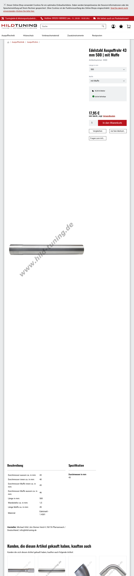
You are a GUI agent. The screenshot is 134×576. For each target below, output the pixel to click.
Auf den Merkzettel (118, 131)
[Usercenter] (113, 26)
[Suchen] (103, 26)
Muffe (91, 77)
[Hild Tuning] (19, 26)
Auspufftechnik (8, 35)
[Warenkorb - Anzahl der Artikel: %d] (128, 26)
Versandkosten (109, 116)
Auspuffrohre (32, 42)
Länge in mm (93, 65)
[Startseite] (8, 42)
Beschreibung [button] (15, 465)
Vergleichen (97, 131)
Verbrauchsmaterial (50, 35)
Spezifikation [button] (76, 465)
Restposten (97, 35)
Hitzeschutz (28, 35)
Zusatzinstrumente (75, 35)
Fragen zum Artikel (97, 138)
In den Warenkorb (112, 122)
